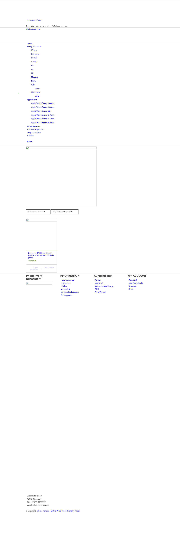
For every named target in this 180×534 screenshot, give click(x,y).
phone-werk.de (43, 510)
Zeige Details (49, 268)
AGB (97, 289)
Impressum (65, 283)
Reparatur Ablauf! (68, 279)
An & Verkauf (100, 292)
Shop (131, 289)
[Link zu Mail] (27, 14)
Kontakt (98, 279)
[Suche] (27, 138)
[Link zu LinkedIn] (27, 11)
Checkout (132, 286)
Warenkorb (133, 279)
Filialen (64, 286)
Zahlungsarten (66, 295)
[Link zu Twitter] (27, 4)
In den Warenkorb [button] (34, 269)
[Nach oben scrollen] (0, 532)
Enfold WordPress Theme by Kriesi (65, 510)
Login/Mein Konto (34, 20)
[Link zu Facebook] (27, 1)
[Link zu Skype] (27, 8)
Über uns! (99, 283)
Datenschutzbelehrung (104, 286)
